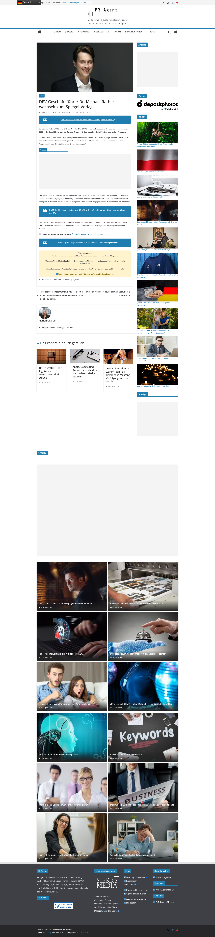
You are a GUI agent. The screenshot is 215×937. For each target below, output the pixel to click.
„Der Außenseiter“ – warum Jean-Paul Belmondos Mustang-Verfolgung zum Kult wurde (118, 375)
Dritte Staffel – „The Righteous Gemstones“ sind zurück (50, 372)
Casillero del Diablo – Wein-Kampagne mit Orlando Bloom (66, 603)
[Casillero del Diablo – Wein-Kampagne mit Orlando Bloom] (72, 586)
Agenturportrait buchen (136, 894)
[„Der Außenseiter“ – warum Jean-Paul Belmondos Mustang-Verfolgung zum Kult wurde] (118, 350)
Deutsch (26, 2)
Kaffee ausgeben (163, 877)
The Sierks (112, 911)
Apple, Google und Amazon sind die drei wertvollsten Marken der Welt (85, 371)
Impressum (131, 903)
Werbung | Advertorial (135, 877)
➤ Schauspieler (101, 32)
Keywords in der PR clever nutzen (126, 754)
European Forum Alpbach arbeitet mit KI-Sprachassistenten (138, 654)
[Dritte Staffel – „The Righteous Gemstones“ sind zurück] (51, 350)
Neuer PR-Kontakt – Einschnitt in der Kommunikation (63, 855)
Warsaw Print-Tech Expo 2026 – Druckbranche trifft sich (136, 603)
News (42, 96)
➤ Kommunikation (133, 32)
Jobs (77, 112)
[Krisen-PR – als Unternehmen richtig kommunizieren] (72, 787)
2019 (72, 112)
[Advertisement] (85, 171)
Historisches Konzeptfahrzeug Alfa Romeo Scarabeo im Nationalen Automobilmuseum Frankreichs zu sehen (61, 295)
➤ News (57, 32)
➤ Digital (117, 32)
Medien (82, 112)
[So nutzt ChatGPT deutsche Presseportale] (72, 737)
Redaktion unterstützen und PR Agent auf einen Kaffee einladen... (86, 274)
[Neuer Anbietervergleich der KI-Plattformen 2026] (72, 636)
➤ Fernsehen (84, 32)
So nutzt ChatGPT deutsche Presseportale (58, 754)
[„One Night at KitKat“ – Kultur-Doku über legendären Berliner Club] (143, 686)
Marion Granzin (46, 112)
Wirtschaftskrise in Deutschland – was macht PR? (133, 855)
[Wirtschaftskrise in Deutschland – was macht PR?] (143, 837)
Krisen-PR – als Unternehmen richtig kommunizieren (63, 805)
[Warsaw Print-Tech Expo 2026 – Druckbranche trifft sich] (143, 586)
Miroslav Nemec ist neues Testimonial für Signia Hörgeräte (108, 293)
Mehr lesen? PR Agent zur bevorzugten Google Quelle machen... (87, 119)
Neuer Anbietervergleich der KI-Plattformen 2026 (62, 654)
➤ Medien (69, 32)
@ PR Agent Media (164, 890)
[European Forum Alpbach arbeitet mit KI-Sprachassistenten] (143, 636)
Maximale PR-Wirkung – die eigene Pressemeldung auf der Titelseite (142, 805)
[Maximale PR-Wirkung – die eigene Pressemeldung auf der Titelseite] (143, 787)
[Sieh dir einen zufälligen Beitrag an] (175, 32)
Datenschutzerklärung (136, 899)
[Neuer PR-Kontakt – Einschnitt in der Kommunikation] (72, 837)
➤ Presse (150, 32)
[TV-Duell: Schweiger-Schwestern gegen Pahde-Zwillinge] (72, 686)
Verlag (88, 112)
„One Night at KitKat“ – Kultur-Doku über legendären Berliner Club (141, 704)
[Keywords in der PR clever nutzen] (143, 737)
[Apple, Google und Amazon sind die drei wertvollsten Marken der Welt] (85, 350)
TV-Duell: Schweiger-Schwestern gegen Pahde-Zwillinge (64, 704)
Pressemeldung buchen (136, 890)
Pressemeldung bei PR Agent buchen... (89, 234)
